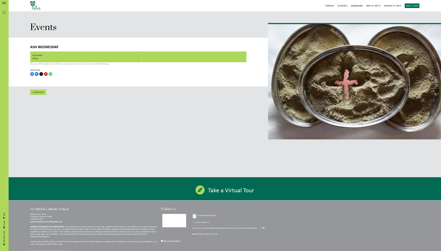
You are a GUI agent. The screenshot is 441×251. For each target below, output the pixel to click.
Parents (330, 5)
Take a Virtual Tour (231, 190)
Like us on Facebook (171, 241)
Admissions (357, 5)
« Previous (38, 92)
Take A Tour (412, 5)
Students (342, 5)
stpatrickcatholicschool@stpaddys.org (46, 221)
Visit (4, 214)
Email (4, 223)
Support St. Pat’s (392, 5)
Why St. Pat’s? (373, 5)
